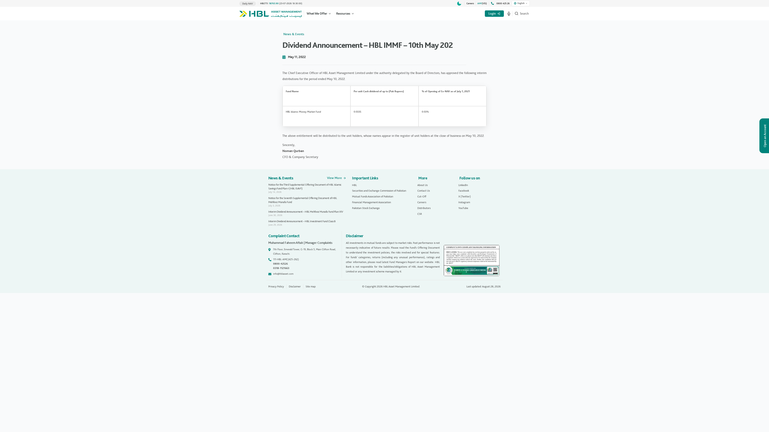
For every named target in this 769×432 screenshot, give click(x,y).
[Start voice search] (509, 14)
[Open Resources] (352, 13)
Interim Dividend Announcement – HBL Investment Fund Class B (302, 221)
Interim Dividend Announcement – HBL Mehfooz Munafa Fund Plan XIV (305, 211)
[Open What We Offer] (329, 13)
